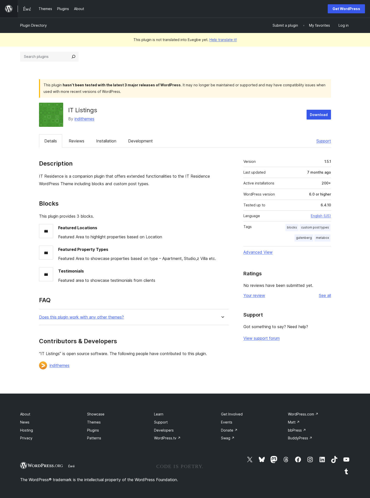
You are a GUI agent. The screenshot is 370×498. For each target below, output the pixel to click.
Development (140, 140)
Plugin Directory (33, 25)
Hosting (26, 430)
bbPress (297, 430)
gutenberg (304, 238)
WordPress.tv (167, 438)
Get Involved (232, 414)
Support (323, 140)
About (25, 414)
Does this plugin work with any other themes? (81, 317)
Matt (294, 422)
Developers (164, 430)
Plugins (93, 430)
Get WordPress (346, 9)
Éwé (71, 466)
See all (325, 295)
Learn (158, 414)
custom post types (315, 227)
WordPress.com (303, 414)
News (24, 422)
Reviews (76, 140)
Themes (94, 422)
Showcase (95, 414)
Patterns (94, 438)
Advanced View (258, 252)
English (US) (321, 216)
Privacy (26, 438)
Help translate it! (223, 39)
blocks (292, 227)
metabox (322, 238)
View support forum (261, 338)
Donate (229, 430)
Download (319, 114)
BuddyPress (300, 438)
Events (226, 422)
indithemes (84, 118)
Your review (254, 295)
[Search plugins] (73, 57)
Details (50, 140)
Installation (106, 140)
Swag (228, 438)
